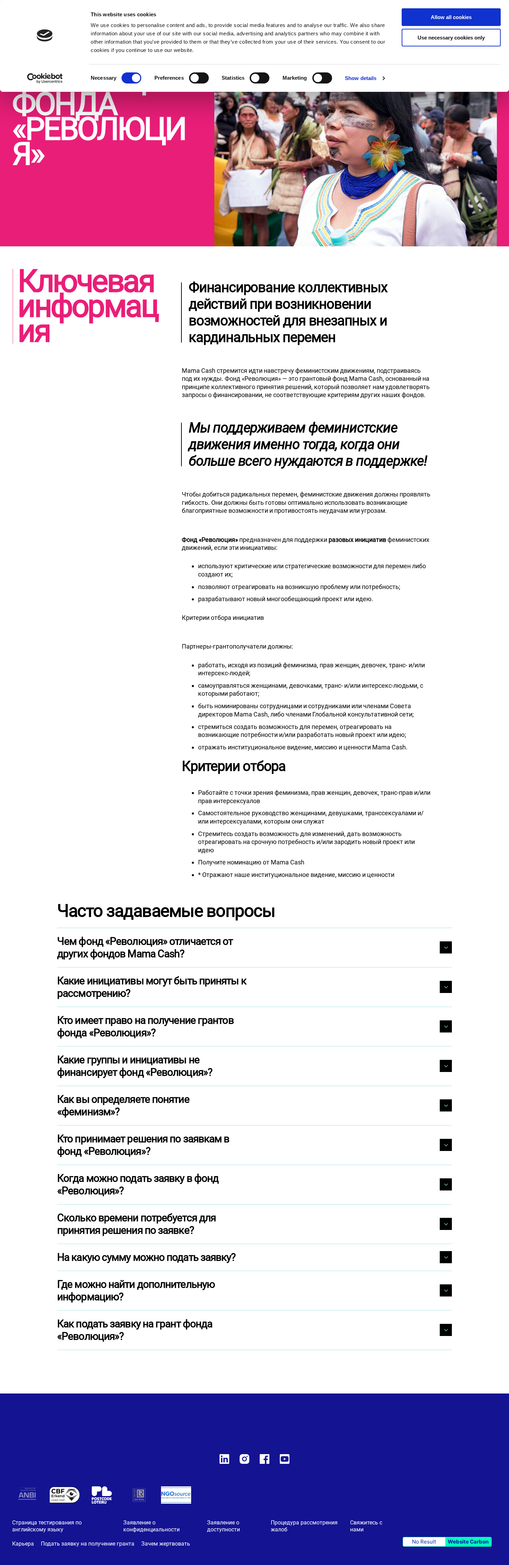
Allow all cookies (451, 17)
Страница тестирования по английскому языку (47, 1526)
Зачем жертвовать (165, 1543)
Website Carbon (468, 1541)
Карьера (23, 1543)
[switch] (199, 78)
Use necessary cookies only (451, 38)
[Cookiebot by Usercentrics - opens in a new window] (45, 78)
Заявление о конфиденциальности (151, 1526)
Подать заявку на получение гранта (87, 1543)
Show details (360, 78)
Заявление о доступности (223, 1526)
